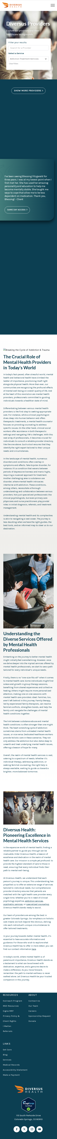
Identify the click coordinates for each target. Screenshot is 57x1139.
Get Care (7, 1050)
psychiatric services (13, 904)
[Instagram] (32, 1129)
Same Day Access (16, 210)
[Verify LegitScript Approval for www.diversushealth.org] (28, 1104)
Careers (32, 1011)
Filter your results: (17, 42)
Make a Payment (11, 1075)
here (34, 949)
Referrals (7, 1031)
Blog (5, 1055)
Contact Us (34, 1001)
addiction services (34, 901)
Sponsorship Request (39, 1016)
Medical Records (11, 1065)
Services (7, 1060)
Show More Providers (27, 90)
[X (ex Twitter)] (24, 1129)
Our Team (33, 1006)
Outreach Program (12, 1001)
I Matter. (7, 1026)
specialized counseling (37, 904)
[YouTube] (39, 1129)
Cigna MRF (8, 1011)
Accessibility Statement (15, 1070)
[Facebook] (17, 1129)
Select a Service (16, 53)
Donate (32, 1021)
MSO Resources (11, 1006)
